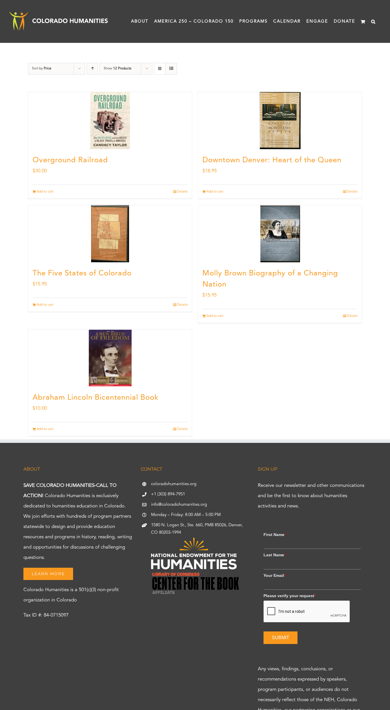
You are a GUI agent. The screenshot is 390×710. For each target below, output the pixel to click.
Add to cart (45, 191)
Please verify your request (290, 595)
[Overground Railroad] (110, 120)
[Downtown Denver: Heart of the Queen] (280, 120)
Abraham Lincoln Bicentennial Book (95, 397)
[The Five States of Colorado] (110, 233)
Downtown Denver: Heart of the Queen (271, 160)
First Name (275, 534)
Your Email (275, 575)
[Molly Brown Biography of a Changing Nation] (280, 233)
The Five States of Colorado (82, 273)
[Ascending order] (92, 69)
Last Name (275, 555)
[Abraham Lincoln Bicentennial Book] (110, 358)
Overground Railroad (70, 160)
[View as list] (171, 68)
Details (182, 191)
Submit (280, 637)
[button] (373, 21)
